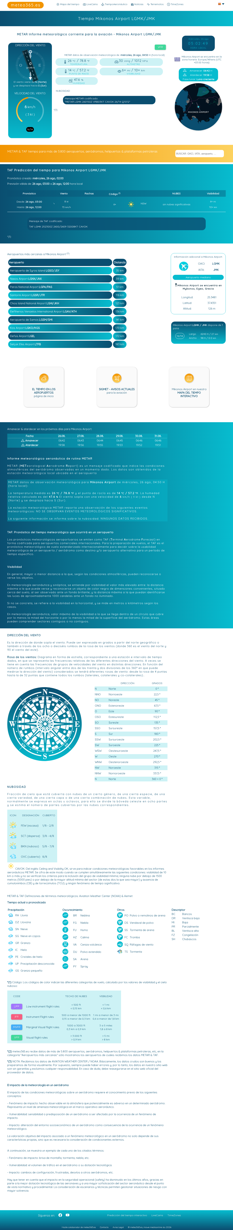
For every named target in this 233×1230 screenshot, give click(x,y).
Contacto (104, 1227)
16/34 (30, 129)
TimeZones (176, 4)
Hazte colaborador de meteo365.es (79, 1227)
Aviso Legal (118, 1227)
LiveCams (157, 1215)
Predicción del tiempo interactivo (127, 1215)
